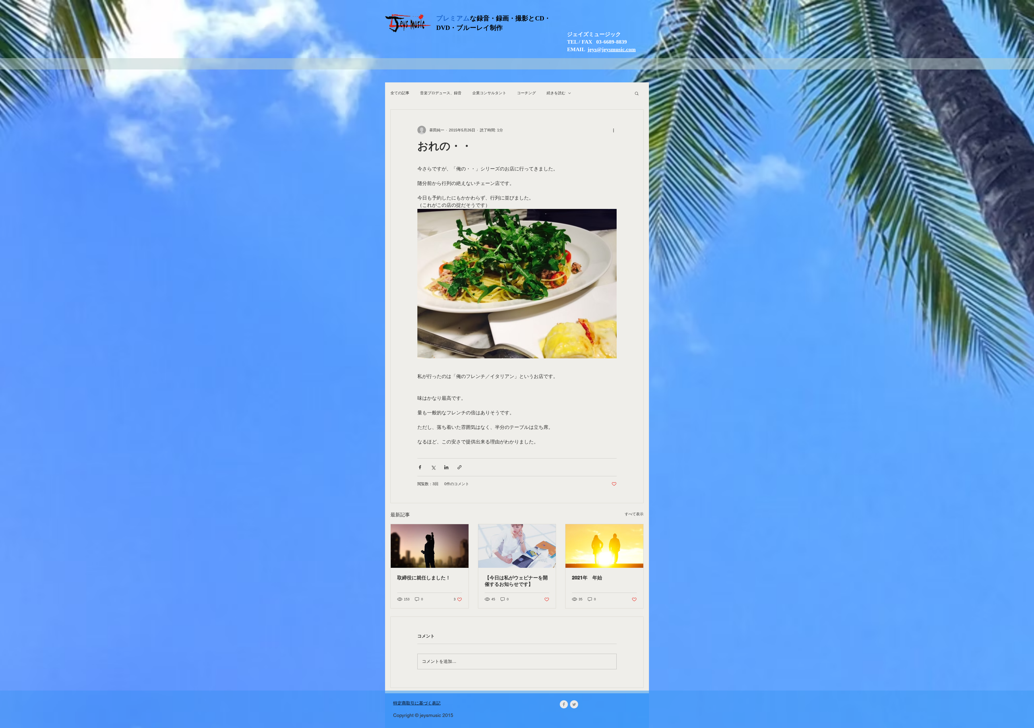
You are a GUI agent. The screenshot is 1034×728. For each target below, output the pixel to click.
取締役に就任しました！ (423, 577)
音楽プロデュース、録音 (441, 93)
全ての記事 (399, 93)
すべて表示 (634, 514)
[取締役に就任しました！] (430, 546)
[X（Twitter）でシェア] (433, 467)
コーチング (526, 93)
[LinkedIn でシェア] (446, 467)
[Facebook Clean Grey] (564, 704)
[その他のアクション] (613, 130)
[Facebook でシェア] (419, 467)
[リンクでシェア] (459, 467)
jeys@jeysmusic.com (612, 49)
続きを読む (556, 93)
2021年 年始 (587, 577)
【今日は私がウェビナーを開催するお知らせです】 (516, 581)
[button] (636, 93)
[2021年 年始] (604, 546)
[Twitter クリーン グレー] (574, 704)
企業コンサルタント (489, 93)
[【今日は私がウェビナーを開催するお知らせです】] (517, 546)
